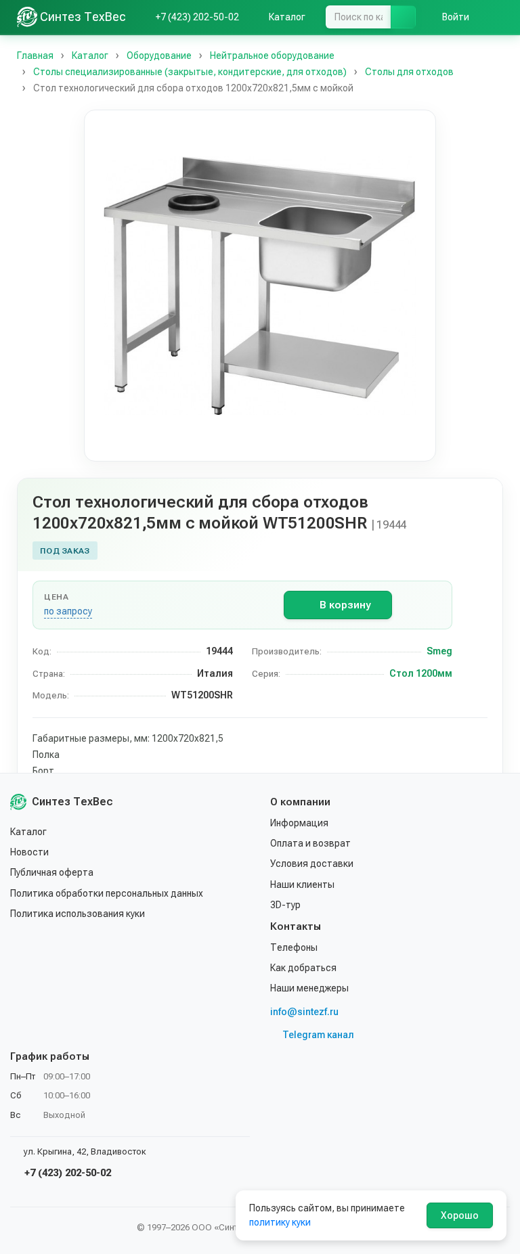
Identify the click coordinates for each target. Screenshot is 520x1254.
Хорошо (460, 1215)
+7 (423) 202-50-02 (66, 1173)
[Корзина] (496, 17)
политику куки (280, 1222)
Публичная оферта (51, 872)
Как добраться (303, 967)
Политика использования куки (77, 913)
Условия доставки (311, 863)
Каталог (28, 831)
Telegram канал (318, 1034)
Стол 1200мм (420, 673)
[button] (260, 286)
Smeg (439, 651)
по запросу (68, 611)
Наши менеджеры (309, 988)
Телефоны (294, 947)
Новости (29, 852)
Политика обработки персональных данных (106, 893)
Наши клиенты (302, 884)
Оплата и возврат (310, 843)
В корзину (345, 605)
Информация (299, 823)
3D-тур (285, 904)
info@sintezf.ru (304, 1011)
